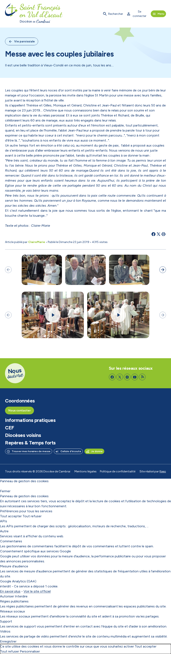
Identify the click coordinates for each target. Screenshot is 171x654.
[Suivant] (162, 269)
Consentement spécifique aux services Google (35, 551)
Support (6, 621)
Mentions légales (85, 471)
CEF (9, 427)
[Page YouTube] (134, 377)
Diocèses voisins (23, 435)
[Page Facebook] (112, 377)
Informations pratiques (30, 420)
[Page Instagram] (127, 377)
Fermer (5, 491)
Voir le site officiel (37, 591)
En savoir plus (10, 591)
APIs (3, 521)
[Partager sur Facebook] (153, 234)
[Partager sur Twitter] (158, 234)
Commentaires (11, 541)
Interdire (21, 596)
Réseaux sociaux (12, 611)
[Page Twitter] (119, 377)
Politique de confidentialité (117, 471)
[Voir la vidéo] (53, 315)
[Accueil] (11, 13)
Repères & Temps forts (30, 442)
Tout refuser (32, 516)
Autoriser (7, 596)
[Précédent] (8, 269)
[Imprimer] (163, 234)
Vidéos (5, 631)
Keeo (163, 471)
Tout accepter (11, 516)
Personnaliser (30, 651)
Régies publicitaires (14, 601)
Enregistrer (8, 641)
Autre (4, 531)
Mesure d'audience (14, 566)
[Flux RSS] (142, 377)
